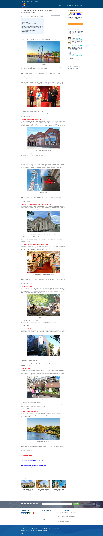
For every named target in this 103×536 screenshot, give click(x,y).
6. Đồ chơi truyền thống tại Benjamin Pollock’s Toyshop (31, 27)
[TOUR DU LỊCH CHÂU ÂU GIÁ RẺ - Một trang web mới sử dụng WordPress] (25, 5)
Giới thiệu (66, 5)
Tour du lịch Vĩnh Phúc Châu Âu (74, 62)
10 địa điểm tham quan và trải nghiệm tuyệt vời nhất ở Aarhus (33, 465)
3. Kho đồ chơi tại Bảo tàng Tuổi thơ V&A (29, 23)
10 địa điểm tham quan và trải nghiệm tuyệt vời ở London (32, 463)
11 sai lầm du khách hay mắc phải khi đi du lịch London (32, 460)
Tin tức (76, 5)
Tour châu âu (71, 5)
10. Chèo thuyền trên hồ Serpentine (28, 32)
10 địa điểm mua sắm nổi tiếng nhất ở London (30, 458)
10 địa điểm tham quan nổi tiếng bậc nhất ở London (42, 475)
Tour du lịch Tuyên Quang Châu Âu (74, 66)
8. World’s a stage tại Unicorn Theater (28, 30)
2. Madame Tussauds (25, 22)
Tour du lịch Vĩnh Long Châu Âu (74, 64)
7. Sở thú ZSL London (25, 28)
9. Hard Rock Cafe (25, 31)
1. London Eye (24, 21)
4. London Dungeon (25, 24)
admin (34, 12)
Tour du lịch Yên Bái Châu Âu (73, 60)
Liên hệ (80, 5)
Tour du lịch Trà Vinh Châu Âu (73, 68)
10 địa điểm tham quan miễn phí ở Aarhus (29, 468)
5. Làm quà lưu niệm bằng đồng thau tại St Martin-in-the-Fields (32, 26)
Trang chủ (61, 5)
